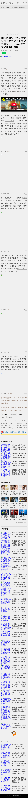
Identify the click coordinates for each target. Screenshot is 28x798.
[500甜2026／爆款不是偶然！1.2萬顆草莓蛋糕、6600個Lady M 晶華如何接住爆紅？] (6, 626)
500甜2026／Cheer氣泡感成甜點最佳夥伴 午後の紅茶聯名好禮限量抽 (19, 643)
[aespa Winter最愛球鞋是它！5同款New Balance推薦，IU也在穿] (6, 568)
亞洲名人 (17, 33)
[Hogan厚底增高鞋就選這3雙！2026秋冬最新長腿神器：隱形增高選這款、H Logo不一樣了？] (6, 551)
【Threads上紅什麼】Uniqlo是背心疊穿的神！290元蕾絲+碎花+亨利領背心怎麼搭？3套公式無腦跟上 (19, 586)
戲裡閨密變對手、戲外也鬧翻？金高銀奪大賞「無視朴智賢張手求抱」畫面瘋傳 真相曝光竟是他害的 (19, 449)
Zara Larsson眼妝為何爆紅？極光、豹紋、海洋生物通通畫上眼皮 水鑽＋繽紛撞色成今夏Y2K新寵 (19, 711)
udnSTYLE (4, 33)
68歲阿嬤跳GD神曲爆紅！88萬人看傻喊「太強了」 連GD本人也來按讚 (19, 764)
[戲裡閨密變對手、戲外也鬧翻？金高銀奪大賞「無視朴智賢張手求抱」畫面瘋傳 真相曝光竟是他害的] (6, 447)
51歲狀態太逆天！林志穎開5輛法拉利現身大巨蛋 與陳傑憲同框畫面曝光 (23, 517)
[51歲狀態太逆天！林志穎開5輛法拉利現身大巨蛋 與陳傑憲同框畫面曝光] (6, 701)
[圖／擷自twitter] (14, 291)
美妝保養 (22, 7)
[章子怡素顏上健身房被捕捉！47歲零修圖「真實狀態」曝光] (6, 780)
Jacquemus (13, 414)
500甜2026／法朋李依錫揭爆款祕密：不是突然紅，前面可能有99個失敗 (19, 619)
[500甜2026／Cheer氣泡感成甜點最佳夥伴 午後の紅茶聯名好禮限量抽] (6, 643)
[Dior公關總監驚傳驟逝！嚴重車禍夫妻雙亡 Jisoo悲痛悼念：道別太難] (6, 755)
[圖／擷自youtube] (14, 61)
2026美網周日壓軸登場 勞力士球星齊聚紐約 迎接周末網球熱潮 (19, 634)
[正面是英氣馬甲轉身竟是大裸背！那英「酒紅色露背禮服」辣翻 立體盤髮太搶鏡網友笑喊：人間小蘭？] (6, 472)
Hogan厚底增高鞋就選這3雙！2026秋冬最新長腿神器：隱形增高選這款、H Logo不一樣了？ (19, 553)
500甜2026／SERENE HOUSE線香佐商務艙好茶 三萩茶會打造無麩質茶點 (19, 652)
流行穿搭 (15, 7)
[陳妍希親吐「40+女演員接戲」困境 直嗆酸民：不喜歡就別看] (6, 667)
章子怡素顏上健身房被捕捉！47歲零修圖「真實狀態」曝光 (19, 780)
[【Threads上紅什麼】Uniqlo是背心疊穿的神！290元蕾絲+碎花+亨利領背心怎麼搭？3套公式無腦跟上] (6, 584)
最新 (2, 7)
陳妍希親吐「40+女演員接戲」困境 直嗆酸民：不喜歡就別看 (19, 667)
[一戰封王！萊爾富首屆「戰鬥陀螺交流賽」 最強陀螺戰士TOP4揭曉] (6, 593)
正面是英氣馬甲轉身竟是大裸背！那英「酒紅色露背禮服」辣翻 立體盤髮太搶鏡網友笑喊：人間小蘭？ (19, 474)
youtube (9, 69)
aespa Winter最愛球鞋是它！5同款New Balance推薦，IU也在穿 (19, 569)
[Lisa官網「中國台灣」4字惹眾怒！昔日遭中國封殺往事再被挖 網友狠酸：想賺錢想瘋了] (6, 464)
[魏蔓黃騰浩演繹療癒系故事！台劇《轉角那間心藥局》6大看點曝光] (6, 717)
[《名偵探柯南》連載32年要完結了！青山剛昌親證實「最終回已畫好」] (6, 772)
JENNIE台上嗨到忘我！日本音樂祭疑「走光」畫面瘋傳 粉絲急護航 (19, 748)
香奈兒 (20, 414)
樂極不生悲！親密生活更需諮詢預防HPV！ (22, 505)
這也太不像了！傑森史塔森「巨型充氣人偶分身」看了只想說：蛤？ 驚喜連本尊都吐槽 (14, 505)
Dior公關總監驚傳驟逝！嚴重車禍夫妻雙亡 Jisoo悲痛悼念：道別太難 (20, 756)
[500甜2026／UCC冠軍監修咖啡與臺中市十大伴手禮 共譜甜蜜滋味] (6, 676)
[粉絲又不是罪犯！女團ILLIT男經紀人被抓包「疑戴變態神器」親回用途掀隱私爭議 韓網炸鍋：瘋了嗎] (6, 455)
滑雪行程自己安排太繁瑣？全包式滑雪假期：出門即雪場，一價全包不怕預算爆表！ (4, 505)
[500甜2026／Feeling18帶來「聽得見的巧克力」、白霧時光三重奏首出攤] (6, 726)
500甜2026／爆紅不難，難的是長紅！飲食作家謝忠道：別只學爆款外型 (19, 610)
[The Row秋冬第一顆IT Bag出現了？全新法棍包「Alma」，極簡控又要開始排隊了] (6, 692)
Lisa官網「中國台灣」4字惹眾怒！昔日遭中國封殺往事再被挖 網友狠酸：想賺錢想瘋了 (19, 465)
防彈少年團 (4, 414)
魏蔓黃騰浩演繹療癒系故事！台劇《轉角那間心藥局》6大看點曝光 (19, 717)
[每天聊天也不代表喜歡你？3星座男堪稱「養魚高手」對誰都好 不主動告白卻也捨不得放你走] (6, 535)
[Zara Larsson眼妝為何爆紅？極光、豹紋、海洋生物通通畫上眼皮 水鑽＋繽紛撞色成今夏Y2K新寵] (6, 709)
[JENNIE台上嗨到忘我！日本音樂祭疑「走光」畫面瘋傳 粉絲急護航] (6, 747)
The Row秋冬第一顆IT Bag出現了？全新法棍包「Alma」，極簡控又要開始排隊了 (19, 693)
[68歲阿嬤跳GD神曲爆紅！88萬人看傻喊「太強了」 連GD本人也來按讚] (6, 763)
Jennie (3, 417)
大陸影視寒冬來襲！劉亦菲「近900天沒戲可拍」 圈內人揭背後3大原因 (19, 789)
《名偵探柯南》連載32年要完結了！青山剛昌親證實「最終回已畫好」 (19, 773)
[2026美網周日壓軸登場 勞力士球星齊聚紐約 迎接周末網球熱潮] (6, 634)
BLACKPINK (11, 417)
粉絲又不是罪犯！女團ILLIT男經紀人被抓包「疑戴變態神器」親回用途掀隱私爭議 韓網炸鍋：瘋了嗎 (19, 457)
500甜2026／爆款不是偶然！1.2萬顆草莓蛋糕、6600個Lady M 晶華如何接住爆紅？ (19, 627)
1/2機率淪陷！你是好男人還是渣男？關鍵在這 (4, 517)
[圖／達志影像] (14, 173)
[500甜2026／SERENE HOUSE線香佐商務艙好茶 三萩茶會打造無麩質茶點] (6, 651)
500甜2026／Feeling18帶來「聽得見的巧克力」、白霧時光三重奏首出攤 (19, 727)
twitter (9, 310)
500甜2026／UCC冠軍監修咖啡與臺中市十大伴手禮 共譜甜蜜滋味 (19, 676)
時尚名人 (8, 7)
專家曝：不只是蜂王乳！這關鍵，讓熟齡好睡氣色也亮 (4, 493)
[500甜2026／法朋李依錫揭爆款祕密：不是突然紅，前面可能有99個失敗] (6, 618)
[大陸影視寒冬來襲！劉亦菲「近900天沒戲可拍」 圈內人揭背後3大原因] (6, 788)
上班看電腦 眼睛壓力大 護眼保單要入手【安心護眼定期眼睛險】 (22, 493)
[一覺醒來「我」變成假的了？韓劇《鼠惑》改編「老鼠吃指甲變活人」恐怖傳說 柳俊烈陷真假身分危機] (6, 684)
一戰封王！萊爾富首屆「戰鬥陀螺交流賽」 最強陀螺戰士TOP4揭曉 (19, 593)
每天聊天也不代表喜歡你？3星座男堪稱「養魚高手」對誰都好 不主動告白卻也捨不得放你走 (19, 537)
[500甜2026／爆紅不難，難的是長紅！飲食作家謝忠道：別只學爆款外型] (6, 609)
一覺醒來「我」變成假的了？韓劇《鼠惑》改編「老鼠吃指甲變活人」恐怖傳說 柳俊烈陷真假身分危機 (19, 686)
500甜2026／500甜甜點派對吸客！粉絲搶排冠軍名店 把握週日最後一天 (19, 602)
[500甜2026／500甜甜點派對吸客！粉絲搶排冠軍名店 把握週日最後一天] (6, 601)
